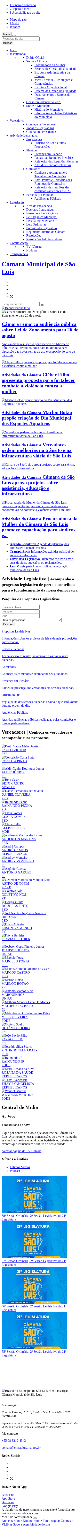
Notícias (31, 250)
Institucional (18, 54)
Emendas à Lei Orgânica (42, 213)
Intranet (15, 27)
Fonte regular (51, 1520)
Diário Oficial (35, 57)
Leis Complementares (40, 220)
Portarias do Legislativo (41, 228)
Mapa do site (18, 19)
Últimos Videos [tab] (20, 1167)
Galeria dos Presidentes (41, 131)
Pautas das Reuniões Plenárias (53, 157)
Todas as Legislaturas (40, 128)
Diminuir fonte (32, 1520)
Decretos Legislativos (40, 209)
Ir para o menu (20, 9)
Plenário (31, 150)
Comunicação (19, 243)
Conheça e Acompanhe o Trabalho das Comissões (50, 174)
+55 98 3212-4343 (14, 1440)
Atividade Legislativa (24, 135)
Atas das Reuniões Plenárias (52, 165)
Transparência (19, 254)
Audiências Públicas (47, 198)
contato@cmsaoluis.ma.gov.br (21, 1447)
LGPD (14, 23)
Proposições (34, 139)
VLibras (7, 1524)
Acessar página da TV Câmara (21, 1151)
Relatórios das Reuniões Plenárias (56, 161)
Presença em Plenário (48, 154)
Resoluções (33, 235)
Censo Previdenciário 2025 (43, 102)
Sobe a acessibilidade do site (31, 1524)
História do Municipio (48, 109)
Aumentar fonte (12, 1520)
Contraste (67, 1520)
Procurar (8, 624)
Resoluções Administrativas (44, 239)
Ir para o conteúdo (23, 5)
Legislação (17, 202)
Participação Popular (39, 194)
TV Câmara (34, 246)
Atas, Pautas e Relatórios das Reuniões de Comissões (53, 181)
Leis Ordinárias (36, 224)
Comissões (33, 169)
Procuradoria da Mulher (49, 65)
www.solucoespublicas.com (20, 1513)
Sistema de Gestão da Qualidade (55, 68)
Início (13, 50)
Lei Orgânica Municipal (41, 217)
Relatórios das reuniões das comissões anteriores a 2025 (52, 189)
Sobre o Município (38, 106)
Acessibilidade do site (25, 12)
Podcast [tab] (15, 1171)
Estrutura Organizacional (50, 87)
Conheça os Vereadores (41, 124)
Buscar (7, 42)
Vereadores (17, 120)
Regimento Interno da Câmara (45, 232)
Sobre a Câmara (36, 61)
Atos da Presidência (39, 206)
